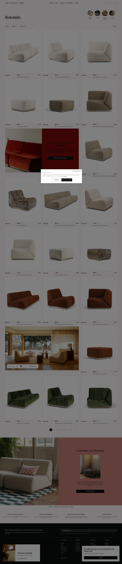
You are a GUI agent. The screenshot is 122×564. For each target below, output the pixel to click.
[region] (61, 176)
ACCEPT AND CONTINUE (66, 179)
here (66, 176)
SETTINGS (56, 179)
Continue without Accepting (76, 170)
